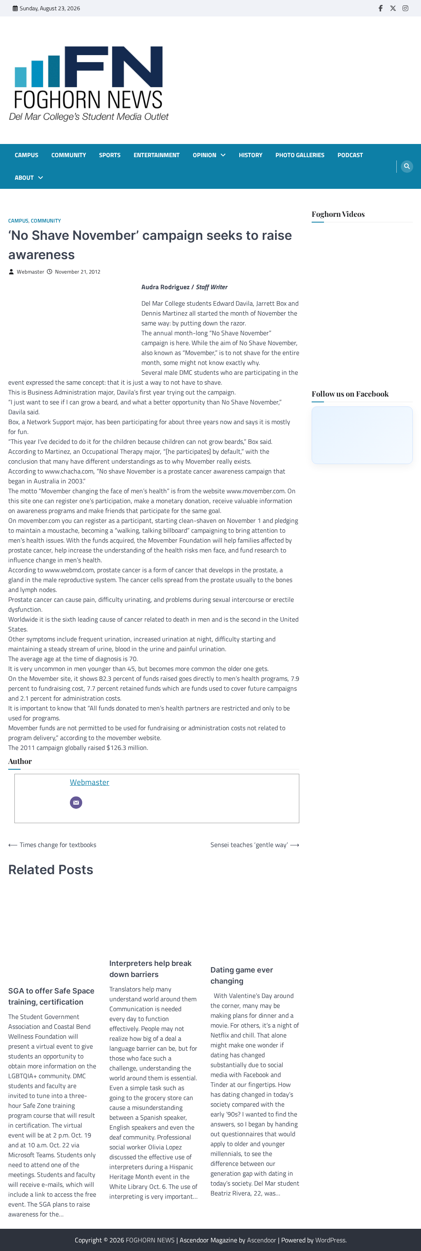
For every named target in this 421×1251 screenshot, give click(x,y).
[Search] (407, 166)
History (250, 155)
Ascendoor (261, 1240)
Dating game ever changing (241, 975)
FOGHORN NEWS (150, 1240)
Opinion (204, 155)
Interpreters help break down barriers (150, 969)
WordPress (330, 1240)
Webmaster (30, 272)
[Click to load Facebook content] (362, 435)
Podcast (350, 155)
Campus (26, 155)
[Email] (76, 802)
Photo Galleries (299, 155)
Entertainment (157, 155)
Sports (109, 155)
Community (68, 155)
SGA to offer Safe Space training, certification (51, 996)
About (24, 177)
